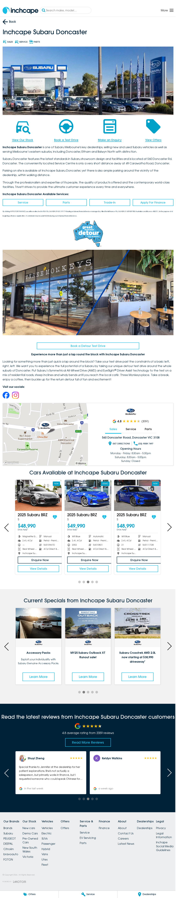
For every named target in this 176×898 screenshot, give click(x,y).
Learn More (38, 677)
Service (23, 202)
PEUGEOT (9, 838)
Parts (66, 202)
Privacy (161, 828)
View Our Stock (22, 140)
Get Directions (121, 443)
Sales (113, 429)
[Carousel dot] (79, 582)
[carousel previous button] (7, 527)
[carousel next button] (169, 527)
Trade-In (110, 202)
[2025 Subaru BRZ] (38, 495)
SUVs (44, 838)
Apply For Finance (153, 202)
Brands (7, 828)
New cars (29, 828)
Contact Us (125, 833)
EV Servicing (88, 838)
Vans (45, 854)
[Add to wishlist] (54, 517)
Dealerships (144, 828)
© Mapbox (81, 463)
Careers (123, 838)
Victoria (28, 856)
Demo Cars (30, 833)
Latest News (126, 843)
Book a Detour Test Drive (88, 346)
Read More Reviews (88, 742)
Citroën (8, 849)
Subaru (8, 833)
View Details (38, 568)
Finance (104, 828)
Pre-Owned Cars (30, 840)
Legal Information (164, 835)
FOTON (8, 859)
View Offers (153, 140)
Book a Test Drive (66, 140)
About (122, 828)
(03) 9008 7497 (145, 443)
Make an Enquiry (110, 140)
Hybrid (46, 849)
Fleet (45, 864)
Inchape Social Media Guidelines (164, 846)
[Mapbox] (12, 462)
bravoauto (10, 854)
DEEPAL (8, 843)
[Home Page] (20, 10)
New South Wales (30, 849)
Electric (47, 833)
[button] (50, 772)
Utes (44, 859)
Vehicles (47, 828)
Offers (65, 828)
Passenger (48, 843)
